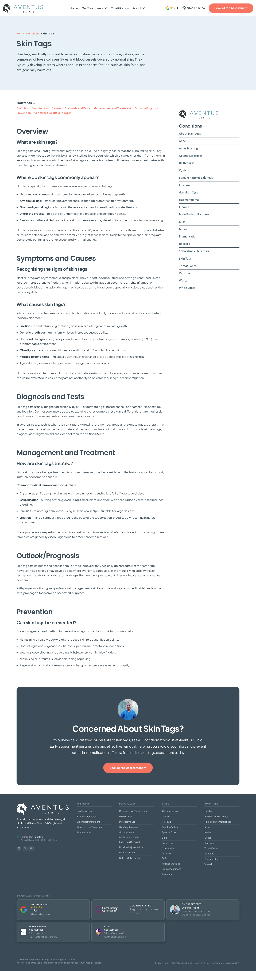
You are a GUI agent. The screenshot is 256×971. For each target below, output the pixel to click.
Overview (23, 108)
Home (20, 33)
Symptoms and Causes (46, 108)
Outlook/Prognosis (146, 108)
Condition (32, 33)
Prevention (24, 112)
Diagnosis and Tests (77, 108)
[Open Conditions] (128, 8)
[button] (172, 8)
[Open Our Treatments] (105, 8)
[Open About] (143, 8)
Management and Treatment (112, 108)
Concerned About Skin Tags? (52, 112)
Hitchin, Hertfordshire (32, 837)
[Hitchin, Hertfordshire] (18, 836)
